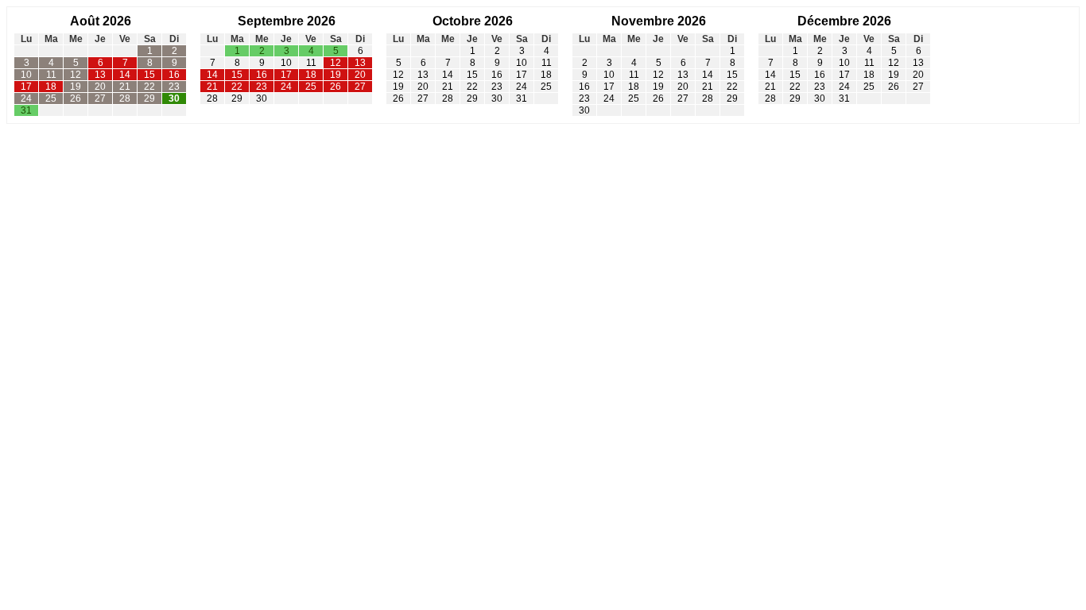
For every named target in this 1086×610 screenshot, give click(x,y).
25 (50, 98)
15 (149, 74)
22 (149, 86)
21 (124, 86)
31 (26, 110)
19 (75, 86)
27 (100, 98)
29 (149, 98)
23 (174, 86)
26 (75, 98)
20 (100, 86)
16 (174, 74)
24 (26, 98)
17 (26, 86)
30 (174, 98)
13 (100, 74)
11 (51, 74)
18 (50, 86)
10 (26, 74)
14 (124, 74)
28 (124, 98)
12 (75, 74)
